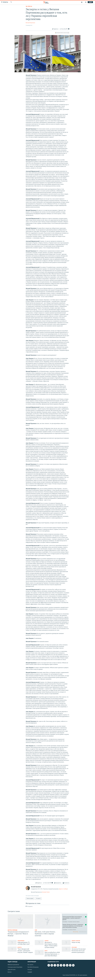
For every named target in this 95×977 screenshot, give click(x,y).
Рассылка (30, 969)
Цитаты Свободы (12, 930)
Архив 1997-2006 (11, 969)
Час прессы (29, 6)
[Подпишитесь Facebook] (52, 965)
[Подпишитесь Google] (49, 965)
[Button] (55, 29)
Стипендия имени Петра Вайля (15, 967)
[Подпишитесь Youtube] (58, 965)
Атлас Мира (74, 947)
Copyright (30, 972)
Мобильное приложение (13, 964)
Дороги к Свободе (63, 889)
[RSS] (67, 965)
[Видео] (82, 2)
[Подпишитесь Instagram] (64, 965)
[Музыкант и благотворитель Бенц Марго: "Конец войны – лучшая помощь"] (39, 942)
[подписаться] (73, 965)
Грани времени (21, 940)
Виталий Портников (30, 22)
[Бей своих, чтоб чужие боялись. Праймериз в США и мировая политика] (47, 921)
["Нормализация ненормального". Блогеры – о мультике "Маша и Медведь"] (20, 921)
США (36, 930)
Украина (46, 940)
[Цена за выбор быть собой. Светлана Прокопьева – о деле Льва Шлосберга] (39, 952)
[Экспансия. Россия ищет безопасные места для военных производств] (66, 949)
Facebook (44, 892)
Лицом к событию (76, 940)
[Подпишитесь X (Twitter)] (55, 965)
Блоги (46, 950)
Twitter (48, 892)
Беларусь (20, 947)
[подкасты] (86, 2)
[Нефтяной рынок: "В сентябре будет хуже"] (12, 942)
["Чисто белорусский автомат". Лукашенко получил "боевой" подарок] (12, 949)
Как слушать (30, 964)
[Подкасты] (70, 965)
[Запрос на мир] (66, 942)
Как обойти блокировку (33, 967)
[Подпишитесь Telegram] (61, 965)
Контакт (10, 972)
